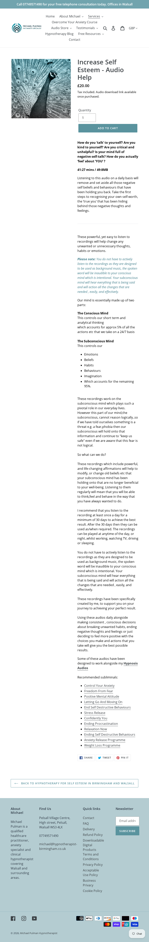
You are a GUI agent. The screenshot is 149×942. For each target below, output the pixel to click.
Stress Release (94, 713)
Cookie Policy (92, 891)
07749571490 (48, 836)
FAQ (86, 823)
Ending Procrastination (101, 723)
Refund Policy (93, 835)
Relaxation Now (95, 729)
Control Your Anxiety (99, 685)
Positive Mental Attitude (101, 696)
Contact (88, 818)
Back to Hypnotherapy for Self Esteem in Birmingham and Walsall (77, 783)
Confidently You (95, 718)
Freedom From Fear (98, 691)
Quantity (84, 110)
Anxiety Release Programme (104, 740)
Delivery (89, 829)
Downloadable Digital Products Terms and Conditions (93, 849)
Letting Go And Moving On (103, 702)
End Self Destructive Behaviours (107, 707)
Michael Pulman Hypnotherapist (38, 933)
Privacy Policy (93, 864)
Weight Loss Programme (102, 745)
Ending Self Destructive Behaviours (109, 734)
